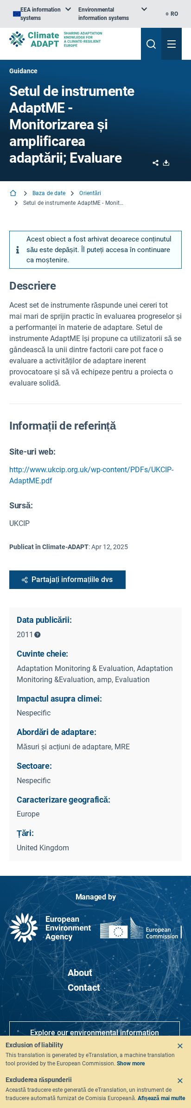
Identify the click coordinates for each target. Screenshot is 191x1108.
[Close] (179, 1046)
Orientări (90, 193)
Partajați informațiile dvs (72, 579)
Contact (84, 987)
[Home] (14, 194)
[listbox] (42, 14)
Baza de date (48, 193)
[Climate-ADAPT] (71, 39)
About (80, 972)
